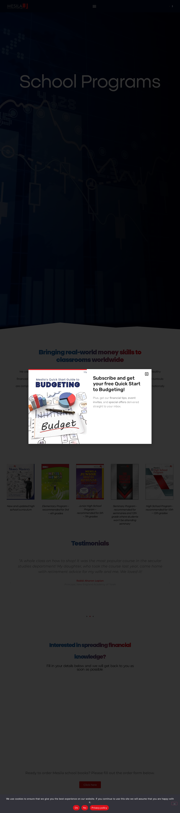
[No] (174, 803)
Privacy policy (99, 807)
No (84, 807)
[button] (146, 374)
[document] (90, 406)
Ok (76, 807)
